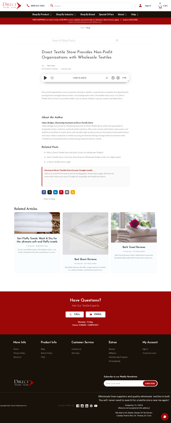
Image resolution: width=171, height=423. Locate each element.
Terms (16, 349)
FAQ (43, 357)
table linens (117, 98)
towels (106, 98)
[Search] (117, 40)
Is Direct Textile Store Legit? (59, 162)
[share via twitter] (49, 192)
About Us (17, 357)
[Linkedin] (86, 405)
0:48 (124, 78)
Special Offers (106, 14)
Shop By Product (41, 14)
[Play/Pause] (45, 77)
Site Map (75, 353)
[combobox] (91, 6)
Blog (43, 349)
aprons (99, 98)
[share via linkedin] (55, 192)
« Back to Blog (49, 199)
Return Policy (46, 353)
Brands (112, 349)
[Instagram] (82, 405)
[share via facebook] (44, 192)
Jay (43, 65)
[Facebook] (77, 405)
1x (107, 78)
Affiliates (112, 353)
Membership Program (118, 357)
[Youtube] (95, 405)
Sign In (145, 349)
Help (133, 14)
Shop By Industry (65, 14)
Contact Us (76, 349)
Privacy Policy (19, 353)
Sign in (148, 5)
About (121, 14)
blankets (92, 98)
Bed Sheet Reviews (85, 259)
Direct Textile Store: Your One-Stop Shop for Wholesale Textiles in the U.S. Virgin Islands (84, 157)
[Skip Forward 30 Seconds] (118, 77)
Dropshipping (114, 361)
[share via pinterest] (61, 192)
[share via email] (67, 192)
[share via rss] (73, 192)
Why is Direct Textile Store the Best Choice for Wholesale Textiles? (75, 152)
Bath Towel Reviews (134, 247)
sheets (85, 98)
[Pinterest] (91, 405)
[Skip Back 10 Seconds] (113, 77)
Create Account (149, 353)
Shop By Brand (87, 14)
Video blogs (51, 65)
